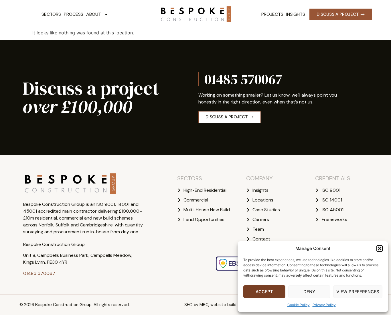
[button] (379, 248)
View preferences (357, 291)
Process (73, 14)
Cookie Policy (298, 305)
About (93, 14)
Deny (309, 291)
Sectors (51, 14)
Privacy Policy (324, 305)
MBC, (204, 304)
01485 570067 (243, 79)
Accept (264, 291)
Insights (295, 14)
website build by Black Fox (235, 304)
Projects (272, 14)
